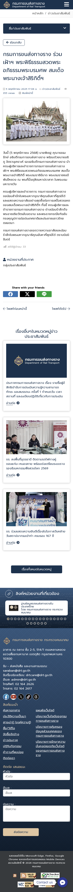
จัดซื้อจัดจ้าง (11, 734)
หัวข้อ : (7, 772)
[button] (8, 619)
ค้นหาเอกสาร (11, 710)
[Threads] (36, 697)
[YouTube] (13, 697)
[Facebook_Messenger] (62, 882)
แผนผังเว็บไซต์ (45, 710)
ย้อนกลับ (15, 42)
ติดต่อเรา (9, 758)
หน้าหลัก (37, 13)
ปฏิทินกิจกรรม (12, 746)
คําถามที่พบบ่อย (13, 752)
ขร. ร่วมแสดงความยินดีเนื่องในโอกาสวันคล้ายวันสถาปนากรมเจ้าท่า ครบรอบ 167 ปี (35, 533)
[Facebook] (6, 697)
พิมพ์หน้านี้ (27, 93)
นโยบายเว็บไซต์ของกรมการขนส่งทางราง (51, 718)
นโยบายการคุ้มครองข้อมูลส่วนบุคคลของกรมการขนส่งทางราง (50, 731)
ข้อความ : (9, 805)
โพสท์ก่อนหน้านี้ (16, 309)
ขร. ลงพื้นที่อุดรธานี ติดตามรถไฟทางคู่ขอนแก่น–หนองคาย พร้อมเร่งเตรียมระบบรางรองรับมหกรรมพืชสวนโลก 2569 (35, 464)
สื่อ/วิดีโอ (9, 728)
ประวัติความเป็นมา (14, 716)
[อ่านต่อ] (36, 362)
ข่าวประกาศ (10, 740)
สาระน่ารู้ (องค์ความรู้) (17, 722)
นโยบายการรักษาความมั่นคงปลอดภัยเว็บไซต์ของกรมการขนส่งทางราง (50, 748)
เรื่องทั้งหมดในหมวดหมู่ (36, 569)
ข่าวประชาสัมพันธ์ (59, 13)
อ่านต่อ (11, 403)
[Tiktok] (28, 697)
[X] (21, 697)
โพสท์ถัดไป (59, 309)
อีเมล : (7, 788)
